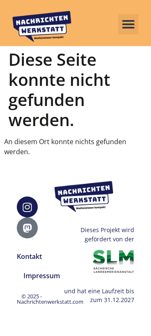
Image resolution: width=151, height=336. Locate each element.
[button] (128, 24)
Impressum (41, 275)
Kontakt (29, 256)
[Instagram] (27, 206)
